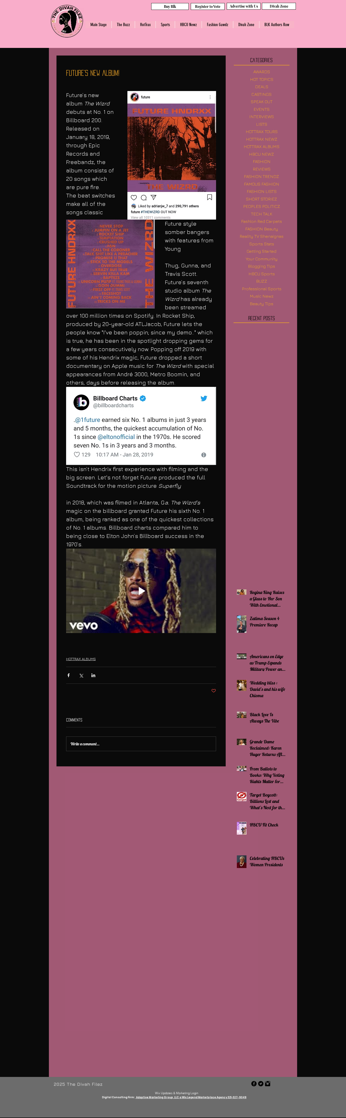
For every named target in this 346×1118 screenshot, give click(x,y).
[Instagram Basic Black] (267, 1084)
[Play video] (141, 591)
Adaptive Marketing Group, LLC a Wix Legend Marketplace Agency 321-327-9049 (191, 1098)
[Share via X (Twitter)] (81, 675)
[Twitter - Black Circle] (260, 1084)
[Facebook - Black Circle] (254, 1084)
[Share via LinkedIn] (93, 675)
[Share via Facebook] (68, 675)
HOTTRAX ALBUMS (81, 659)
